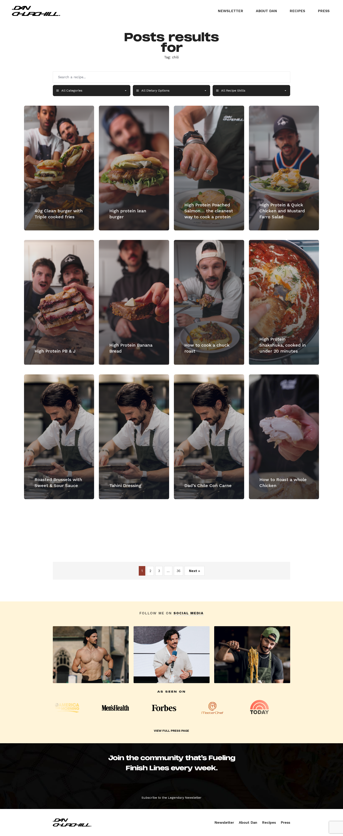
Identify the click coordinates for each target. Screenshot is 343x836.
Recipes (297, 11)
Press (324, 11)
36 (178, 571)
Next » (194, 571)
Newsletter (230, 11)
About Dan (266, 11)
